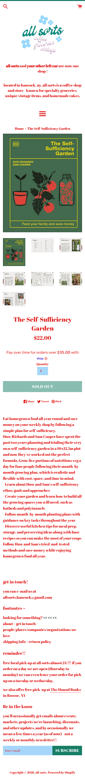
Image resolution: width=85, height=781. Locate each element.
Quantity (42, 364)
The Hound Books (65, 689)
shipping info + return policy (27, 641)
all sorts (40, 772)
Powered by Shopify (61, 772)
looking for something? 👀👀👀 (30, 617)
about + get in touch (19, 623)
